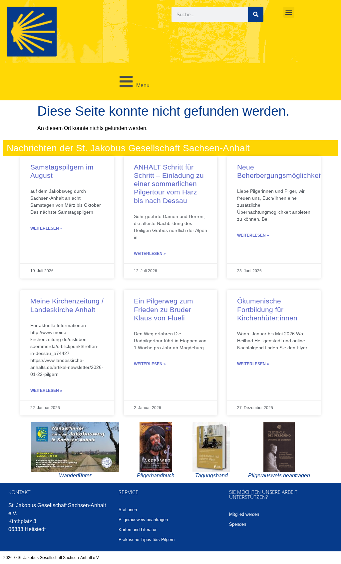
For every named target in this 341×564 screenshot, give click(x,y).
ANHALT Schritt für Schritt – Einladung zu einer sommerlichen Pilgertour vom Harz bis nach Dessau (169, 183)
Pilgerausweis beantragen (143, 519)
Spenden (237, 524)
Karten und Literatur (138, 529)
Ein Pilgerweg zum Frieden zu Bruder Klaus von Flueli (163, 309)
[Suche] (255, 14)
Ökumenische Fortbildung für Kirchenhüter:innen (267, 309)
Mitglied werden (244, 514)
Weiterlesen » (46, 228)
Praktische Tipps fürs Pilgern (146, 539)
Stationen (128, 509)
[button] (288, 12)
